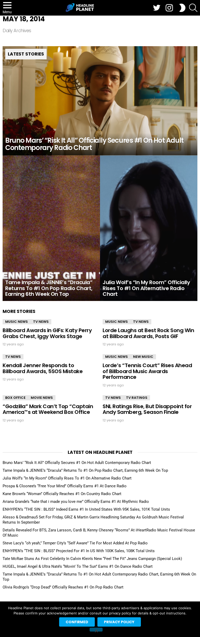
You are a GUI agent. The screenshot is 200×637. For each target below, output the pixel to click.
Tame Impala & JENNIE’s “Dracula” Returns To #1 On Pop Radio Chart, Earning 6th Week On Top (85, 470)
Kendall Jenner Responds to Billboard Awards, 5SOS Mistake (43, 368)
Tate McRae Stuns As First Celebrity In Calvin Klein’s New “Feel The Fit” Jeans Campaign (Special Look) (92, 558)
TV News (41, 321)
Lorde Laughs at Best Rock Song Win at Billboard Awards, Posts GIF (148, 333)
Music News (16, 321)
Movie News (42, 397)
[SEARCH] (193, 7)
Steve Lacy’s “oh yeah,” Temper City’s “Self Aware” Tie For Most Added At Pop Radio (75, 543)
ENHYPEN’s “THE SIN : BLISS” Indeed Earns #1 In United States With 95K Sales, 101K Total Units (86, 509)
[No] (96, 630)
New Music (143, 356)
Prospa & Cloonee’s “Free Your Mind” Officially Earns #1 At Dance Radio (65, 486)
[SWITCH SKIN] (182, 7)
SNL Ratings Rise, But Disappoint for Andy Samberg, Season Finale (147, 409)
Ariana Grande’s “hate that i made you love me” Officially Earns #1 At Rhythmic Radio (76, 501)
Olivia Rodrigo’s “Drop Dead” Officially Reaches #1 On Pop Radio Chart (63, 587)
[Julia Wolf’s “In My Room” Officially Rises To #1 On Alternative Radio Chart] (148, 228)
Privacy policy (119, 622)
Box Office (15, 397)
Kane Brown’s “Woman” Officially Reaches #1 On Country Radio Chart (62, 493)
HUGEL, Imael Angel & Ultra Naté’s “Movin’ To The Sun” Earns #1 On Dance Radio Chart (78, 566)
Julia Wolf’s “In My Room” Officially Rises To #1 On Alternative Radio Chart (67, 478)
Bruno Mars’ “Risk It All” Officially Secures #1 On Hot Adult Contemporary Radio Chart (77, 462)
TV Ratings (136, 397)
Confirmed (77, 622)
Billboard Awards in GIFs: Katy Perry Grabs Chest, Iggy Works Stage (47, 333)
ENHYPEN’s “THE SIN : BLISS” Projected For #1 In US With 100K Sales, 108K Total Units (79, 551)
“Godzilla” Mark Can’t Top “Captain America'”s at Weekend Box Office (48, 409)
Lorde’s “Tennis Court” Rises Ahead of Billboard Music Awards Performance (147, 371)
